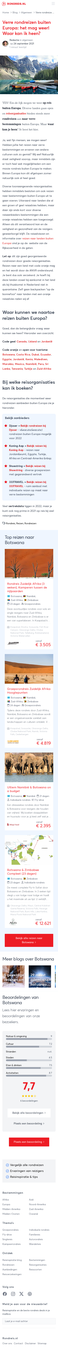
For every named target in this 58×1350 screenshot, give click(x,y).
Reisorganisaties (38, 1265)
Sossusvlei (33, 627)
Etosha (24, 627)
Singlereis (7, 1239)
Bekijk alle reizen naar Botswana (29, 940)
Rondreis (10, 523)
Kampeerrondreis (11, 1244)
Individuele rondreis (39, 1230)
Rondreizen (30, 523)
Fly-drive (7, 1234)
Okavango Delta (27, 630)
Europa (6, 1204)
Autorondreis (36, 1239)
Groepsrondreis (10, 1230)
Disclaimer (30, 1343)
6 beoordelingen (29, 1101)
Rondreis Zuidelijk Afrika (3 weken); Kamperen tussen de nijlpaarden (27, 587)
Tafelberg (29, 633)
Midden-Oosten (11, 1214)
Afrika (5, 1200)
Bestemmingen (37, 1260)
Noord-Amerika (37, 1204)
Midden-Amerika (11, 1209)
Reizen (19, 523)
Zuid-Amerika (36, 1209)
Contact (18, 1343)
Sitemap (42, 1343)
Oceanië (33, 1214)
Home (6, 12)
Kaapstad (15, 627)
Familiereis (34, 1234)
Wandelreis (35, 1244)
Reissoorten (35, 1269)
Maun (30, 906)
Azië (31, 1200)
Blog (15, 12)
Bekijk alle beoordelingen (28, 1113)
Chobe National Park (20, 731)
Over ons (7, 1343)
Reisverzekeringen (12, 1274)
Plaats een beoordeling (28, 1123)
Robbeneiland (42, 633)
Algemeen (27, 12)
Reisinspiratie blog (12, 1260)
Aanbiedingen (9, 1269)
